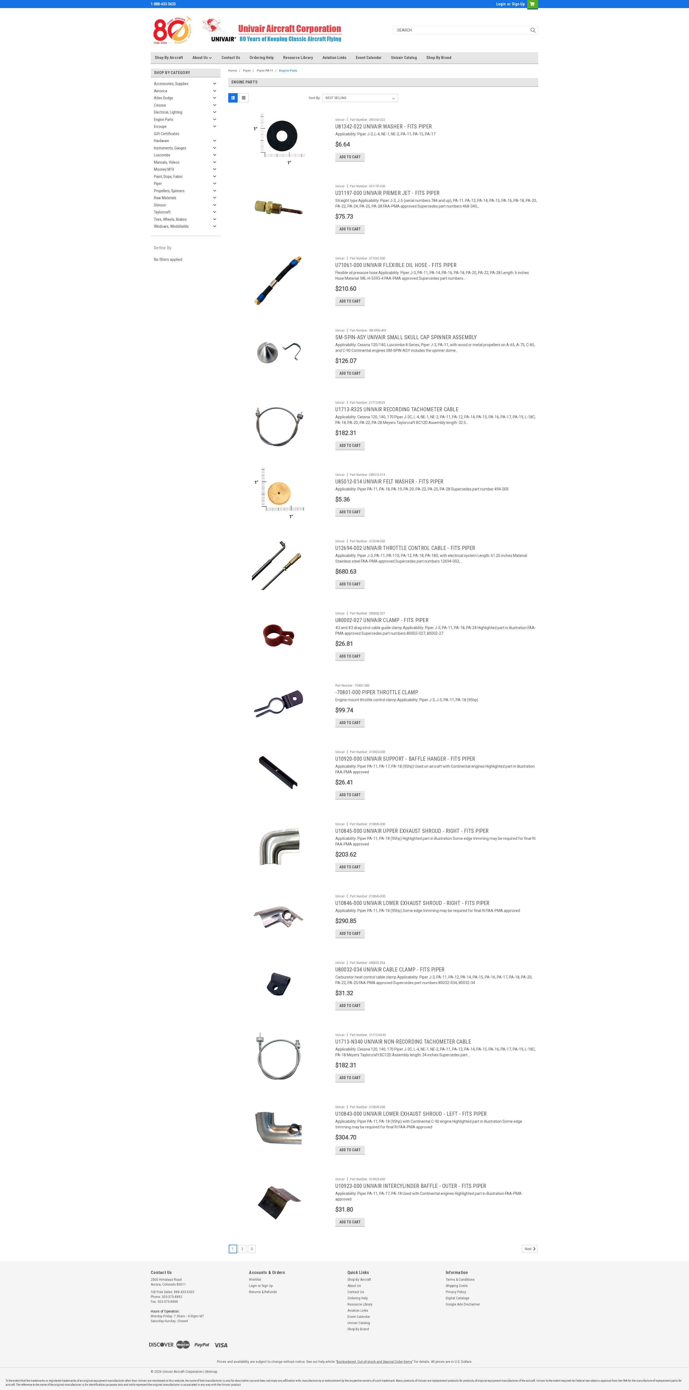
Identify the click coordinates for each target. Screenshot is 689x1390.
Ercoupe (160, 126)
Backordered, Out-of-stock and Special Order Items (374, 1362)
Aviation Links (334, 57)
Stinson (160, 205)
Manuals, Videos (167, 162)
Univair (340, 120)
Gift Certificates (166, 133)
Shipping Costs (457, 1286)
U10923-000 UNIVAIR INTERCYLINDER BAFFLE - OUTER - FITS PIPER (410, 1186)
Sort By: (315, 98)
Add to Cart (350, 157)
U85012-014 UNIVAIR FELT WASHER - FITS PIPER (389, 481)
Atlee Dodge (163, 98)
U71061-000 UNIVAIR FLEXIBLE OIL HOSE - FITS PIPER (395, 265)
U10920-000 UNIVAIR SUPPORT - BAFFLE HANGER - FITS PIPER (405, 759)
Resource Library (298, 57)
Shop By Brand (438, 57)
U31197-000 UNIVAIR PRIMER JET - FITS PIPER (387, 193)
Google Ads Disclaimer (463, 1304)
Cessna (160, 105)
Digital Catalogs (457, 1298)
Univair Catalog (404, 57)
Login (501, 4)
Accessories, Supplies (171, 83)
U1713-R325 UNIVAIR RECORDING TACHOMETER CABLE (396, 409)
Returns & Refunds (263, 1292)
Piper (158, 183)
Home (232, 70)
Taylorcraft (162, 212)
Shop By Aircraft (169, 57)
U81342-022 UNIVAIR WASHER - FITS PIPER (383, 126)
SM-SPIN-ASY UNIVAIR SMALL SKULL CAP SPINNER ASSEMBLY (406, 337)
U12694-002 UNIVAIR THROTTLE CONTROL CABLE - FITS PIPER (405, 548)
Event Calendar (369, 57)
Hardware (161, 140)
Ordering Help (261, 57)
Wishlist (255, 1280)
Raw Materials (165, 197)
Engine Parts (163, 119)
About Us (200, 57)
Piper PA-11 (265, 70)
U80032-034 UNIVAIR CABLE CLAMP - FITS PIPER (390, 969)
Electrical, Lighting (168, 112)
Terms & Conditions (460, 1280)
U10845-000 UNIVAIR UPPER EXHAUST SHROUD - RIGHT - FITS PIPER (412, 831)
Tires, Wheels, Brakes (170, 219)
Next (528, 1249)
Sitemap (211, 1372)
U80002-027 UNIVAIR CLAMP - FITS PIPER (381, 620)
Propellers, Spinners (169, 190)
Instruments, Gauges (170, 148)
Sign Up (518, 4)
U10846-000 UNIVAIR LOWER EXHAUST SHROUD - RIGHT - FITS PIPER (412, 903)
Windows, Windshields (171, 226)
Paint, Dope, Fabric (168, 176)
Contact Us (231, 57)
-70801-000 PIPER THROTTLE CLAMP (376, 692)
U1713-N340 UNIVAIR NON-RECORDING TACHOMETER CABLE (403, 1041)
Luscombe (162, 155)
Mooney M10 (164, 169)
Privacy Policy (456, 1292)
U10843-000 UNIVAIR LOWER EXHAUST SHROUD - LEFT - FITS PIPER (411, 1114)
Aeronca (160, 91)
